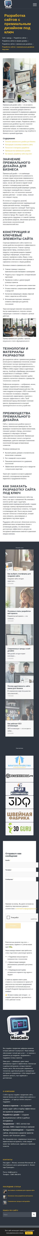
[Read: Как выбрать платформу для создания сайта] (5, 1192)
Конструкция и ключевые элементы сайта (19, 144)
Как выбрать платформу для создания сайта (21, 1190)
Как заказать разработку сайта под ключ (18, 154)
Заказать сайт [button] (7, 1135)
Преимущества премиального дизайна (17, 151)
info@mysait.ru (12, 1172)
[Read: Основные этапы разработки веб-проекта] (5, 1197)
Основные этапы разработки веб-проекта (20, 1196)
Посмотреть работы (19, 1135)
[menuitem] (33, 4)
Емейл (8, 860)
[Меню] (33, 4)
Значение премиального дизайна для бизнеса (20, 141)
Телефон (8, 870)
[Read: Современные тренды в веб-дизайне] (5, 1203)
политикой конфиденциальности (26, 908)
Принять (29, 1233)
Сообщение (9, 879)
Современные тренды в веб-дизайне (19, 1201)
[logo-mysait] (16, 4)
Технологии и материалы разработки (17, 148)
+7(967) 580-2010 (15, 1174)
